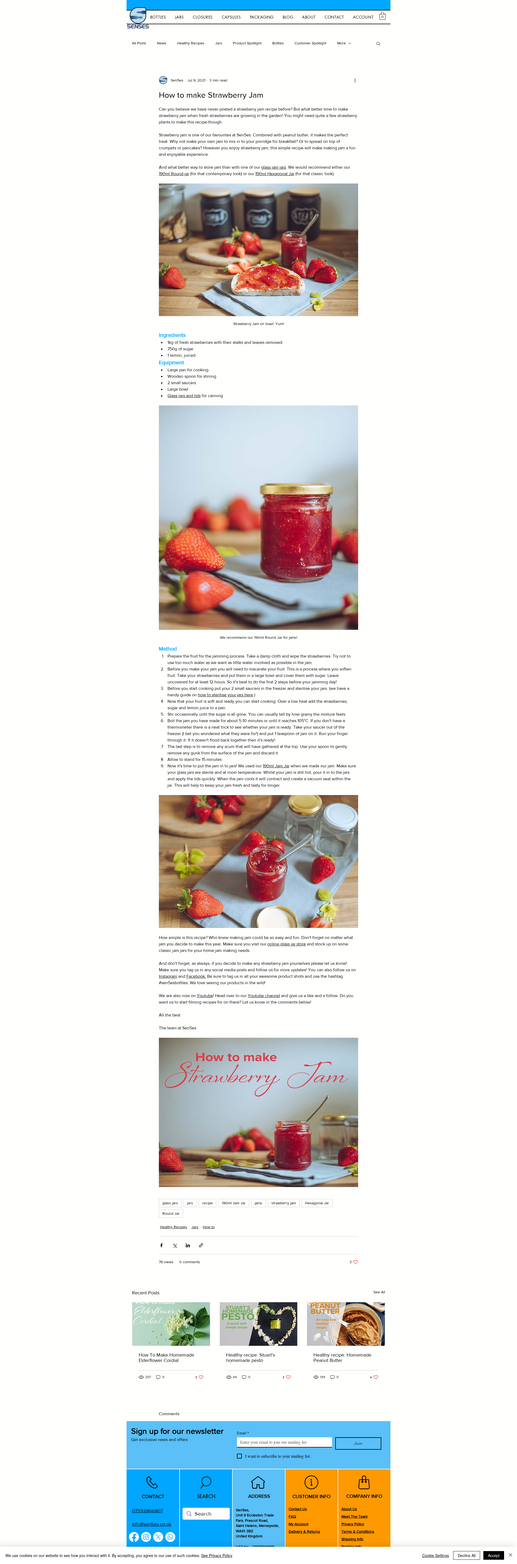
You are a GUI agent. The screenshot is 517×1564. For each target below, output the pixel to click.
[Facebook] (134, 1537)
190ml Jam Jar (234, 1203)
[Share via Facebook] (161, 1245)
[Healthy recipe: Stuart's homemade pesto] (259, 1324)
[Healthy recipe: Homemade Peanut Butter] (346, 1324)
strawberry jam (283, 1203)
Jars (218, 43)
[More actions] (355, 80)
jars (190, 1203)
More (341, 43)
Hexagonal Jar (317, 1203)
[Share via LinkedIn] (187, 1245)
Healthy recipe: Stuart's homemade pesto (250, 1357)
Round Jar (171, 1213)
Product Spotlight (247, 43)
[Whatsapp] (170, 1537)
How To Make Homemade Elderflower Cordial (166, 1357)
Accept (493, 1555)
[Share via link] (201, 1245)
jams (258, 1203)
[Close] (510, 1555)
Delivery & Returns (304, 1531)
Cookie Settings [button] (435, 1555)
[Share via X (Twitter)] (174, 1245)
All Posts (139, 43)
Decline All (467, 1555)
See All (379, 1292)
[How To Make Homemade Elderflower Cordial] (171, 1324)
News (161, 43)
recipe (207, 1203)
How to (209, 1227)
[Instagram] (146, 1537)
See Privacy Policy (216, 1555)
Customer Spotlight (310, 43)
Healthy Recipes (190, 43)
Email (243, 1433)
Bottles (278, 43)
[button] (382, 16)
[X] (158, 1537)
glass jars (170, 1203)
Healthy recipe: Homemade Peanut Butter (342, 1357)
